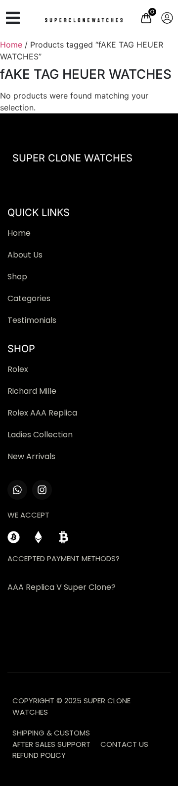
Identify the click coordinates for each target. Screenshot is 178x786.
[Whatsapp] (17, 490)
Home (11, 45)
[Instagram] (42, 490)
